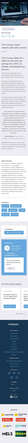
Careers (14, 343)
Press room (14, 346)
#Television (14, 214)
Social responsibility (14, 338)
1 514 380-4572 (10, 253)
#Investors (5, 206)
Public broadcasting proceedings (14, 360)
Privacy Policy (14, 349)
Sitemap (13, 390)
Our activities (14, 336)
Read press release (9, 306)
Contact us (10, 268)
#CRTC (4, 210)
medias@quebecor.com (11, 255)
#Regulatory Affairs (16, 206)
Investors (14, 341)
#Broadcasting (13, 210)
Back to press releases (9, 29)
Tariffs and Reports (14, 363)
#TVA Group (5, 214)
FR (15, 384)
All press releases (19, 313)
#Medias (22, 210)
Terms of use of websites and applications (14, 351)
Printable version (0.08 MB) (15, 232)
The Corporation (14, 333)
